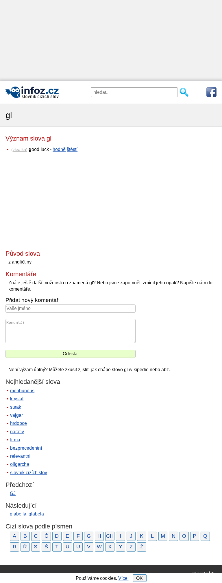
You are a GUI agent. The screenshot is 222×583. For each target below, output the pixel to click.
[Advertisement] (111, 40)
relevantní (20, 456)
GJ (13, 493)
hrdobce (18, 423)
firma (15, 439)
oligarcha (19, 464)
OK (139, 578)
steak (15, 407)
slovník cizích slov (28, 472)
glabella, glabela (27, 513)
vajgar (16, 415)
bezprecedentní (26, 448)
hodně (59, 149)
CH (110, 536)
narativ (17, 431)
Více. (123, 578)
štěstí (72, 149)
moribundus (22, 390)
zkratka (19, 149)
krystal (16, 398)
